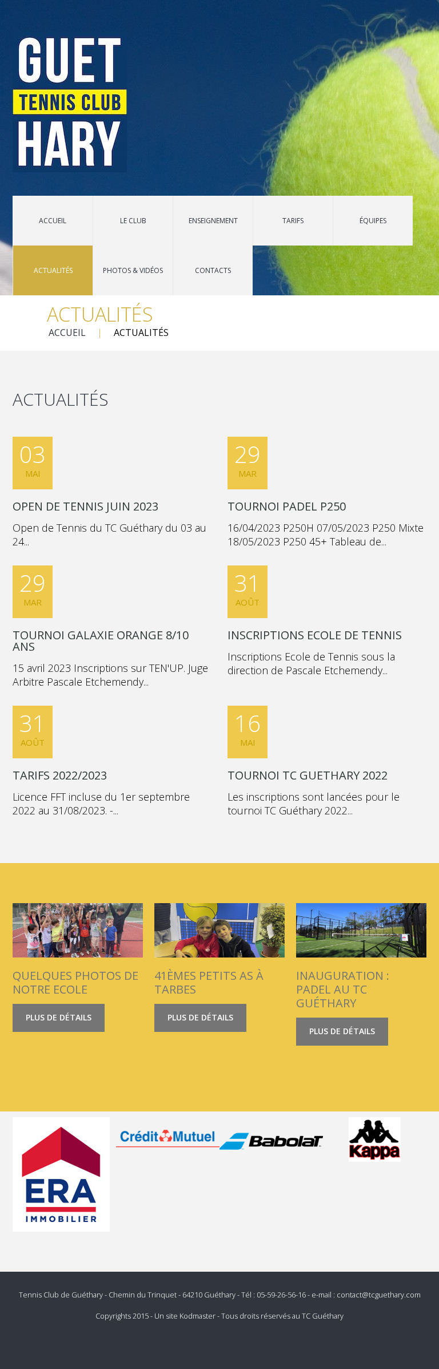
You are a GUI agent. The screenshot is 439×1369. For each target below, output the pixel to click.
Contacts (213, 270)
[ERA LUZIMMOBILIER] (61, 1174)
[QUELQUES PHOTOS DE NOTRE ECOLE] (78, 930)
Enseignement (213, 220)
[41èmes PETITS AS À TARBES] (219, 930)
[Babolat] (271, 1139)
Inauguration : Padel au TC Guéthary (342, 989)
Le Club (133, 220)
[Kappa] (374, 1139)
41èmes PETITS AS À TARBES (209, 982)
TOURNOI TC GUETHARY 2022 (308, 775)
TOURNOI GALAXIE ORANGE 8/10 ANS (101, 640)
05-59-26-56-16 (281, 1294)
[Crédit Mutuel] (168, 1139)
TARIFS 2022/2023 (60, 775)
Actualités (53, 270)
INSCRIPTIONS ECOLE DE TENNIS (315, 635)
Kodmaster (197, 1316)
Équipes (373, 220)
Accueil (52, 220)
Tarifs (293, 220)
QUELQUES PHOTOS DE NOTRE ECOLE (75, 982)
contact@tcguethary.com (379, 1294)
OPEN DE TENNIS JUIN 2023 (85, 506)
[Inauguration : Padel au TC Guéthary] (361, 930)
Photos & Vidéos (133, 270)
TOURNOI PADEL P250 (287, 506)
